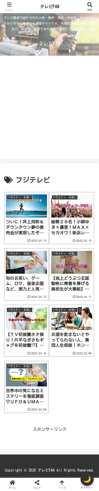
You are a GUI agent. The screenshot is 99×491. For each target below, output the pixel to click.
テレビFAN (49, 6)
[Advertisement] (49, 109)
